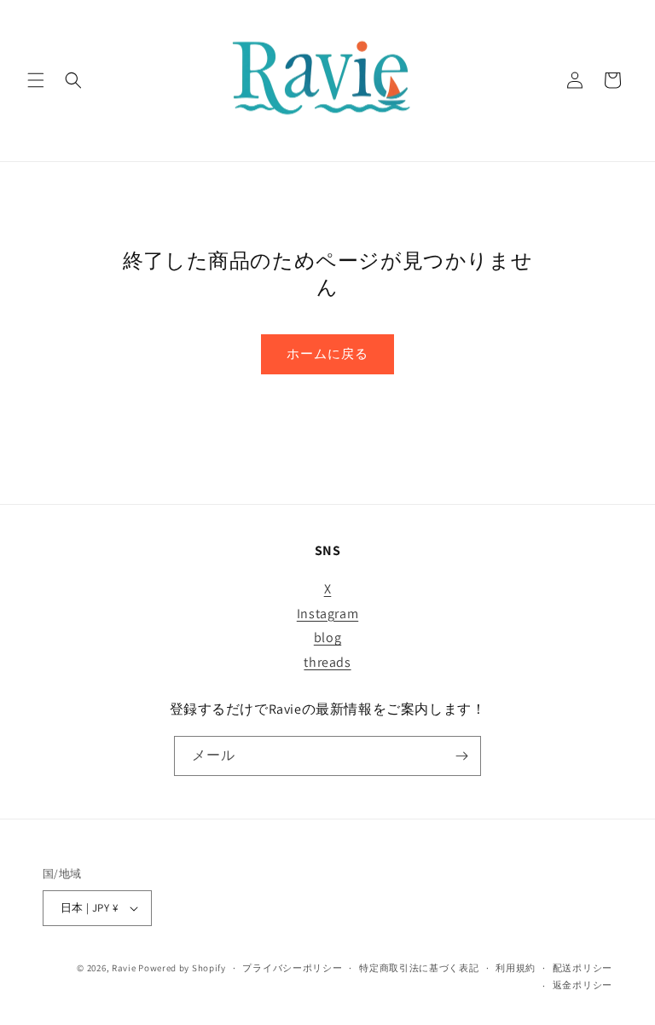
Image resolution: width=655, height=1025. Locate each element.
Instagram (327, 614)
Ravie (124, 968)
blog (327, 637)
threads (327, 662)
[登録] (461, 756)
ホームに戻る (327, 353)
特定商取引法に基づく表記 (418, 968)
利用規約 (516, 968)
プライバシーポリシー (292, 968)
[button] (36, 80)
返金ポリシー (582, 985)
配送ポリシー (582, 968)
